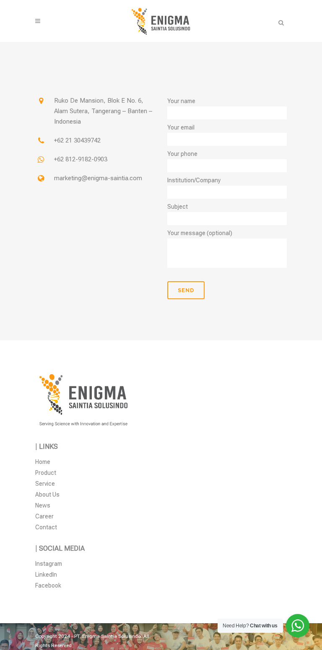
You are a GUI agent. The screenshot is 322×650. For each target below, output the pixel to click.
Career (44, 516)
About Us (47, 494)
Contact (46, 527)
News (42, 505)
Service (45, 483)
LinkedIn (46, 574)
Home (42, 461)
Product (45, 472)
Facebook (48, 585)
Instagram (48, 563)
